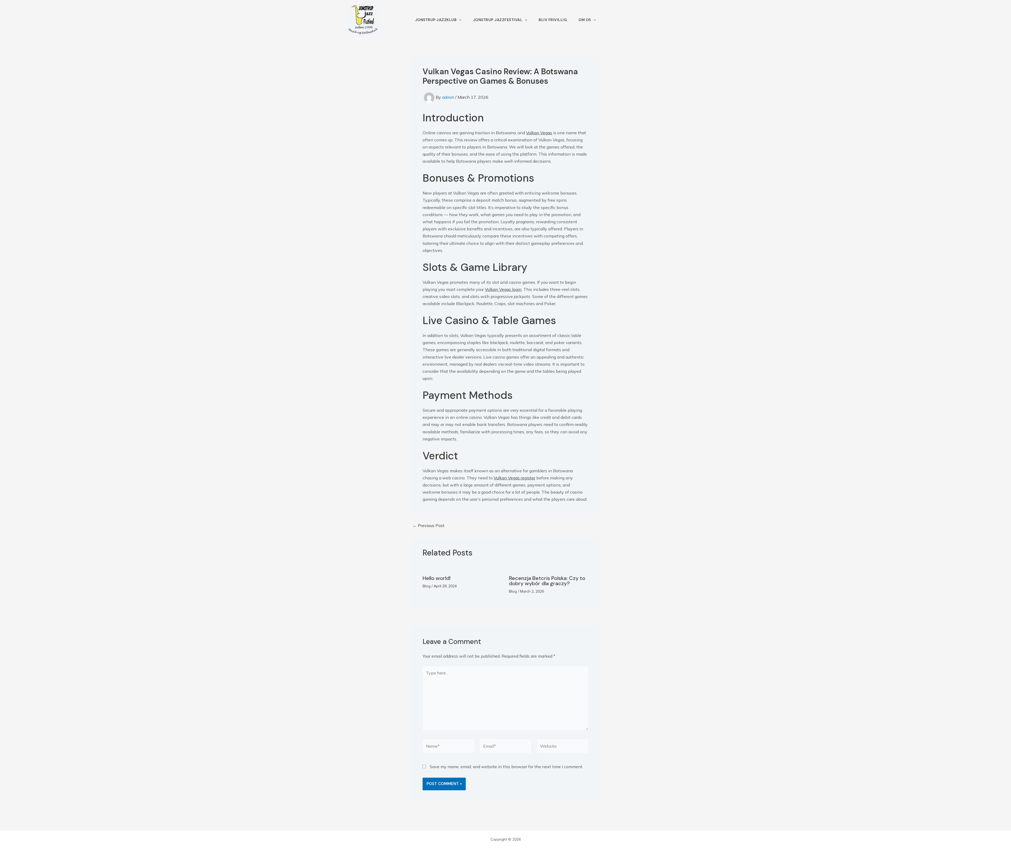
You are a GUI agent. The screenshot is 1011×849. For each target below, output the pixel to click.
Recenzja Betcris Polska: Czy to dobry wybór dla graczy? (547, 581)
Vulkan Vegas (539, 132)
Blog (426, 586)
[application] (459, 20)
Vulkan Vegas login (503, 289)
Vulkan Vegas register (514, 477)
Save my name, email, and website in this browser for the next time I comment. (506, 766)
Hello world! (436, 578)
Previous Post (428, 525)
